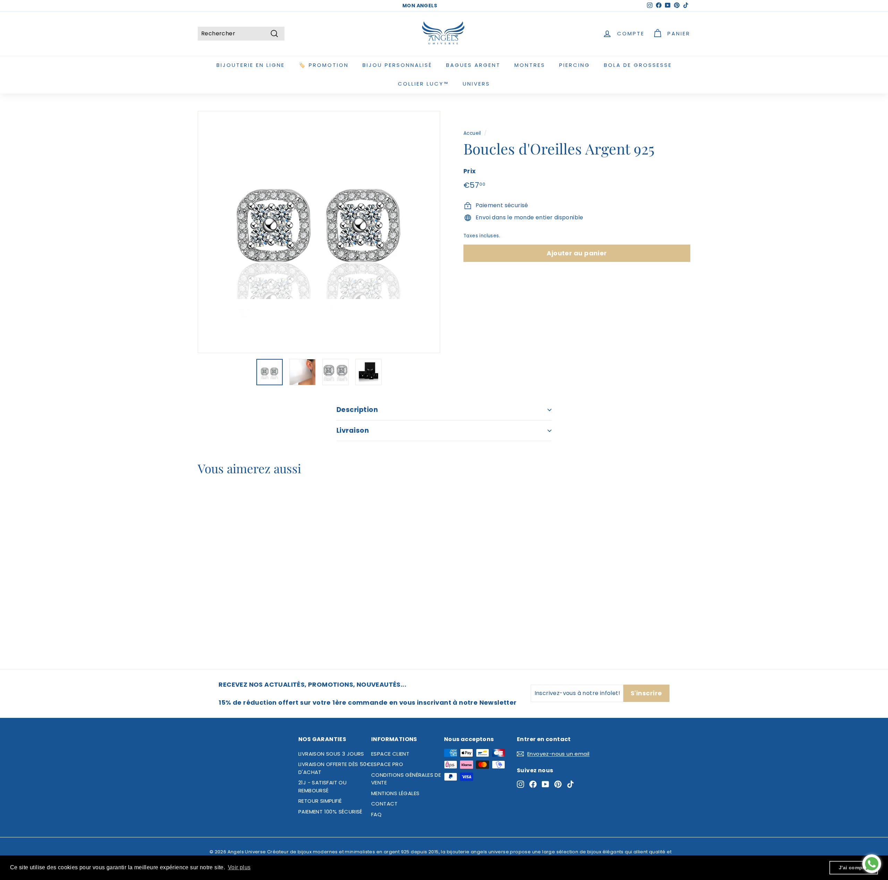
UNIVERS (476, 83)
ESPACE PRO (387, 764)
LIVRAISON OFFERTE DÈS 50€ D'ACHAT (334, 768)
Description (357, 409)
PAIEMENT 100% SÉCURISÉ (330, 811)
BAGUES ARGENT (473, 65)
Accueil (472, 133)
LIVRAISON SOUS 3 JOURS (331, 753)
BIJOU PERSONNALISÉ (397, 65)
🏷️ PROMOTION (324, 65)
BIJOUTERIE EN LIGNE (250, 65)
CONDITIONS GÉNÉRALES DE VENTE (406, 778)
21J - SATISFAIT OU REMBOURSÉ (322, 786)
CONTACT (384, 803)
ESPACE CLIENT (390, 753)
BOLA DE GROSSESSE (638, 65)
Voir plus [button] (239, 867)
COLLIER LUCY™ (423, 83)
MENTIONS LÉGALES (395, 793)
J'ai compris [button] (854, 867)
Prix (469, 171)
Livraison (352, 430)
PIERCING (574, 65)
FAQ (376, 814)
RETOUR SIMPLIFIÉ (320, 800)
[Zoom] (319, 232)
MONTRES (529, 65)
